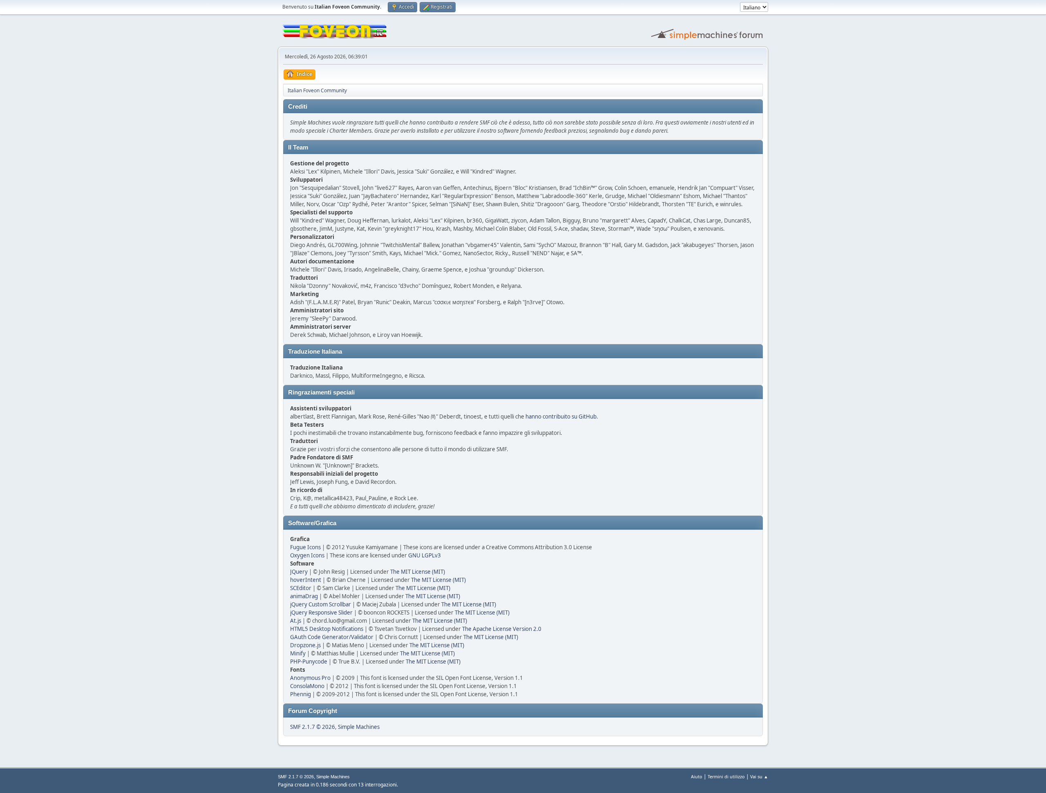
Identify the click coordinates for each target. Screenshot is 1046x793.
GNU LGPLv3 (424, 555)
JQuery (299, 571)
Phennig (300, 694)
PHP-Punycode (308, 661)
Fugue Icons (305, 547)
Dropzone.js (305, 645)
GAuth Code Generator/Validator (331, 637)
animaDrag (304, 596)
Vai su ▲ (759, 776)
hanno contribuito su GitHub (561, 416)
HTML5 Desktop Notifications (326, 629)
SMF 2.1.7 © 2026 (312, 727)
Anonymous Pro (310, 678)
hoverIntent (305, 580)
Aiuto (696, 776)
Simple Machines (359, 727)
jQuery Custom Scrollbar (320, 604)
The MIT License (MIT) (417, 571)
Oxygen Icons (307, 555)
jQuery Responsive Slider (321, 612)
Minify (298, 653)
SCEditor (300, 588)
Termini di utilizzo (726, 776)
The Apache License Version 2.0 (501, 629)
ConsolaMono (307, 686)
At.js (295, 620)
